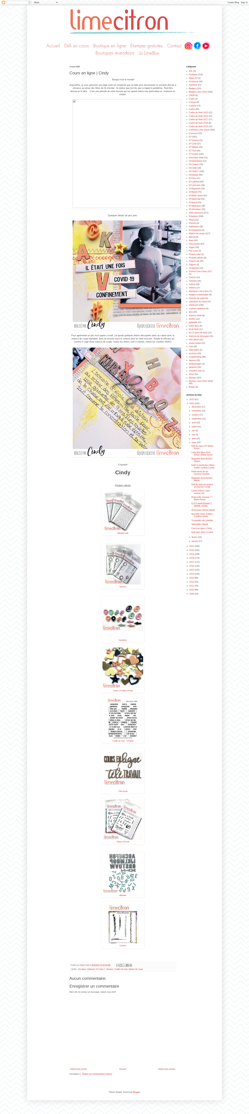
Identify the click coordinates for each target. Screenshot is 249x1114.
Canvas (192, 102)
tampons (193, 367)
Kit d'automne (195, 230)
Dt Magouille (195, 188)
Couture (123, 946)
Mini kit (192, 237)
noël (191, 346)
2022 (192, 403)
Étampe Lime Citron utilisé (201, 381)
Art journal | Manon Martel (203, 510)
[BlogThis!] (121, 965)
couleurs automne (197, 308)
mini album (194, 339)
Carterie (192, 106)
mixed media (195, 343)
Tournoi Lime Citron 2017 (200, 271)
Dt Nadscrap (194, 199)
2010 (192, 590)
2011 (192, 586)
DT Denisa (194, 140)
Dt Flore (192, 178)
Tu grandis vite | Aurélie (202, 520)
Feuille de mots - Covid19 (122, 741)
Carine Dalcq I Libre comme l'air (200, 492)
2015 (192, 570)
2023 (192, 399)
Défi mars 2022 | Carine (202, 532)
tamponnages (195, 364)
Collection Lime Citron (199, 130)
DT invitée (193, 154)
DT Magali (193, 147)
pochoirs (193, 353)
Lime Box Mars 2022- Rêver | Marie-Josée (202, 453)
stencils (192, 360)
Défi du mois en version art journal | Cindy (202, 485)
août (194, 422)
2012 (192, 582)
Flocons (192, 223)
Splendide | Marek (199, 524)
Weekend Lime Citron (199, 291)
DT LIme (193, 144)
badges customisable (199, 294)
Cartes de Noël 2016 (198, 116)
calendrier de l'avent (198, 301)
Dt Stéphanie (195, 206)
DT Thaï (192, 150)
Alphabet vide (122, 533)
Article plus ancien (166, 1069)
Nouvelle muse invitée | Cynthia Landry (202, 515)
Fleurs (192, 220)
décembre (197, 407)
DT (190, 137)
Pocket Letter (195, 254)
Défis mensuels (196, 213)
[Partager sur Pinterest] (130, 965)
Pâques (192, 265)
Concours (193, 133)
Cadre (192, 99)
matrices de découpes (199, 336)
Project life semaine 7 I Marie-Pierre (201, 498)
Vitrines (192, 288)
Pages (192, 247)
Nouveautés (194, 244)
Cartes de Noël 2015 (198, 112)
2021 (192, 546)
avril (194, 438)
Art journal (193, 81)
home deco (194, 326)
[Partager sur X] (124, 965)
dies (191, 312)
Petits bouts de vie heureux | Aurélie (200, 472)
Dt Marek (193, 192)
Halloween (194, 226)
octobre (195, 415)
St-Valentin (194, 268)
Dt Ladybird (194, 181)
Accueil (122, 1069)
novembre (197, 411)
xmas (191, 374)
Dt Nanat (193, 202)
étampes (109, 969)
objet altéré (194, 350)
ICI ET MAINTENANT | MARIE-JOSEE (201, 504)
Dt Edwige (193, 175)
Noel (191, 240)
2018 (192, 558)
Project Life (194, 261)
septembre (197, 419)
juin (194, 430)
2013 (192, 578)
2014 (192, 574)
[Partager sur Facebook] (127, 965)
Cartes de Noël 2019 (198, 126)
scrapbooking (195, 357)
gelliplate (193, 322)
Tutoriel (192, 277)
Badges (192, 88)
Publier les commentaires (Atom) (97, 1074)
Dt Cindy (193, 168)
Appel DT (193, 78)
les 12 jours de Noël (198, 332)
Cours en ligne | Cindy (201, 528)
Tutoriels (193, 281)
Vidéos (192, 284)
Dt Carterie (194, 164)
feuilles (192, 319)
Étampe (192, 378)
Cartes (192, 109)
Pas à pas (193, 251)
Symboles (123, 640)
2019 (192, 554)
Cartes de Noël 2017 (198, 119)
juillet (194, 427)
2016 (192, 566)
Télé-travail (122, 791)
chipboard (91, 969)
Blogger (136, 1092)
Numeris (122, 587)
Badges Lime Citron (198, 92)
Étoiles (192, 387)
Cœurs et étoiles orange (123, 691)
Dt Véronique (195, 209)
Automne (193, 85)
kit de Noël (194, 329)
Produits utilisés (196, 258)
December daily (196, 157)
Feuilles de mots (121, 969)
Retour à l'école (123, 842)
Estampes (193, 216)
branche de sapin (197, 298)
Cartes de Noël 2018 (198, 123)
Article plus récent (78, 1069)
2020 (192, 550)
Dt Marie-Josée (196, 195)
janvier (195, 541)
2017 (192, 562)
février (195, 537)
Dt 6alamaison (195, 161)
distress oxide (195, 315)
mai (194, 434)
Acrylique (82, 969)
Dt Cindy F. (100, 969)
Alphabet (122, 895)
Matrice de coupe (136, 969)
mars (194, 442)
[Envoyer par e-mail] (117, 965)
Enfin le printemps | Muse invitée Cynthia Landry (203, 466)
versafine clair (195, 371)
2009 (192, 594)
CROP (192, 95)
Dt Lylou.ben (195, 185)
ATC (191, 71)
